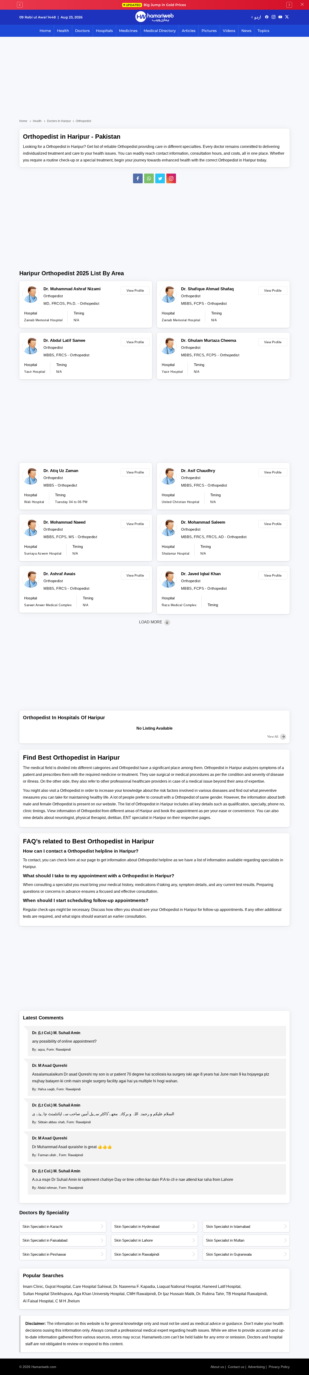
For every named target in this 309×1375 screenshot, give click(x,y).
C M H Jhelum (67, 1301)
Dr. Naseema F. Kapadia (134, 1286)
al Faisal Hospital (38, 1301)
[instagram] (171, 178)
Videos (229, 30)
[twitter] (287, 17)
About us (217, 1367)
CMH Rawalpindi (141, 1294)
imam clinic (33, 1286)
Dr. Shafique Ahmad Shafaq (207, 289)
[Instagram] (273, 17)
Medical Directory (160, 30)
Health (63, 30)
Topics (263, 30)
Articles (189, 30)
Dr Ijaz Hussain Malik (176, 1294)
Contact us (236, 1367)
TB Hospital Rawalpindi (246, 1294)
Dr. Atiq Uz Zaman (60, 470)
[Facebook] (138, 178)
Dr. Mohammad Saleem (203, 522)
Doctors (82, 30)
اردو (257, 17)
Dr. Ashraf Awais (59, 574)
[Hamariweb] (154, 17)
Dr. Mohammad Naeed (64, 522)
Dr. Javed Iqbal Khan (201, 574)
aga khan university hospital (99, 1294)
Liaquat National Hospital (178, 1286)
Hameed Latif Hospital (221, 1286)
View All (273, 736)
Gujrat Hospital (58, 1286)
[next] (289, 5)
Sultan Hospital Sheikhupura (47, 1294)
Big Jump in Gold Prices (156, 5)
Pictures (209, 30)
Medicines (128, 30)
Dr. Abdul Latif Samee (64, 340)
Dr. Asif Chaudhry (198, 470)
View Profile (135, 290)
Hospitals (104, 30)
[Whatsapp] (149, 178)
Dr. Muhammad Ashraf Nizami (72, 289)
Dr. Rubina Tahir (210, 1294)
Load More (151, 622)
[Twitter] (160, 178)
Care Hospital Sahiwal (92, 1286)
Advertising (256, 1367)
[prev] (20, 5)
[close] (302, 5)
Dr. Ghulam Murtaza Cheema (208, 340)
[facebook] (266, 17)
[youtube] (280, 17)
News (246, 30)
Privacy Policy (279, 1367)
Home (45, 30)
